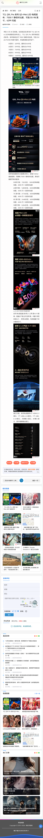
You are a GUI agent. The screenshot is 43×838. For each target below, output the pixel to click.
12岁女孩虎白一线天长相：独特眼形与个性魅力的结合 (21, 641)
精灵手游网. (29, 825)
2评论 (30, 24)
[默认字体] (37, 11)
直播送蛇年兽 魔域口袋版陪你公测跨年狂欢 (15, 746)
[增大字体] (39, 11)
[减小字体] (35, 11)
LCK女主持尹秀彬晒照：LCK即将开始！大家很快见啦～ (19, 729)
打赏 (17, 462)
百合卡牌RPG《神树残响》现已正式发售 (12, 480)
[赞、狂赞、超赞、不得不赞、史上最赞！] (18, 611)
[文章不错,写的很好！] (13, 611)
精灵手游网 (7, 24)
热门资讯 (13, 11)
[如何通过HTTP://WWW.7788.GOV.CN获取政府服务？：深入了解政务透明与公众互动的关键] (21, 805)
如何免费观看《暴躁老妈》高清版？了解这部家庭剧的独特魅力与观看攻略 (21, 790)
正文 (19, 11)
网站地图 (21, 822)
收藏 (10, 462)
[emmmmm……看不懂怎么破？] (16, 611)
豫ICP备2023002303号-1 (21, 830)
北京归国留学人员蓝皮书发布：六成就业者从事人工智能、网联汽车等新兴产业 (12, 569)
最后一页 (35, 480)
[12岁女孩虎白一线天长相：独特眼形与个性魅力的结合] (21, 766)
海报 (33, 462)
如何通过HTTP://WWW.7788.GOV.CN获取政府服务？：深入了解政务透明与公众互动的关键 (21, 809)
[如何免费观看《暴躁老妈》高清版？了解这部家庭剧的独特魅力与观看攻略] (21, 785)
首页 (6, 11)
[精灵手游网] (21, 3)
